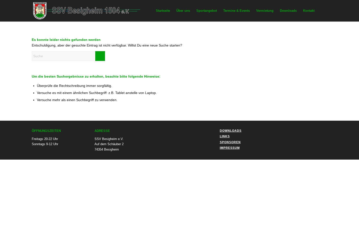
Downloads (231, 130)
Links (225, 136)
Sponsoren (230, 142)
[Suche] (322, 11)
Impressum (230, 148)
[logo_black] (90, 11)
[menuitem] (163, 11)
